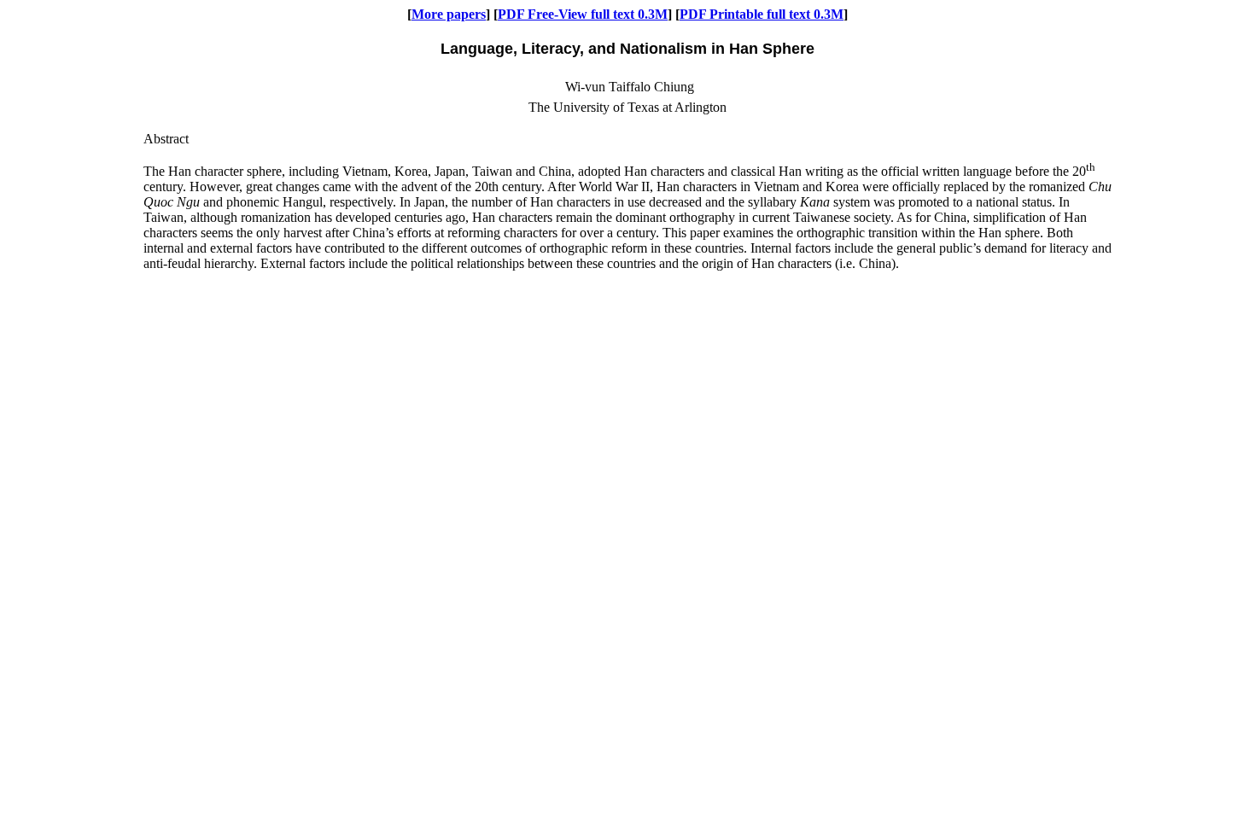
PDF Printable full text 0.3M (761, 14)
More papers (449, 14)
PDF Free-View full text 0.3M (583, 14)
